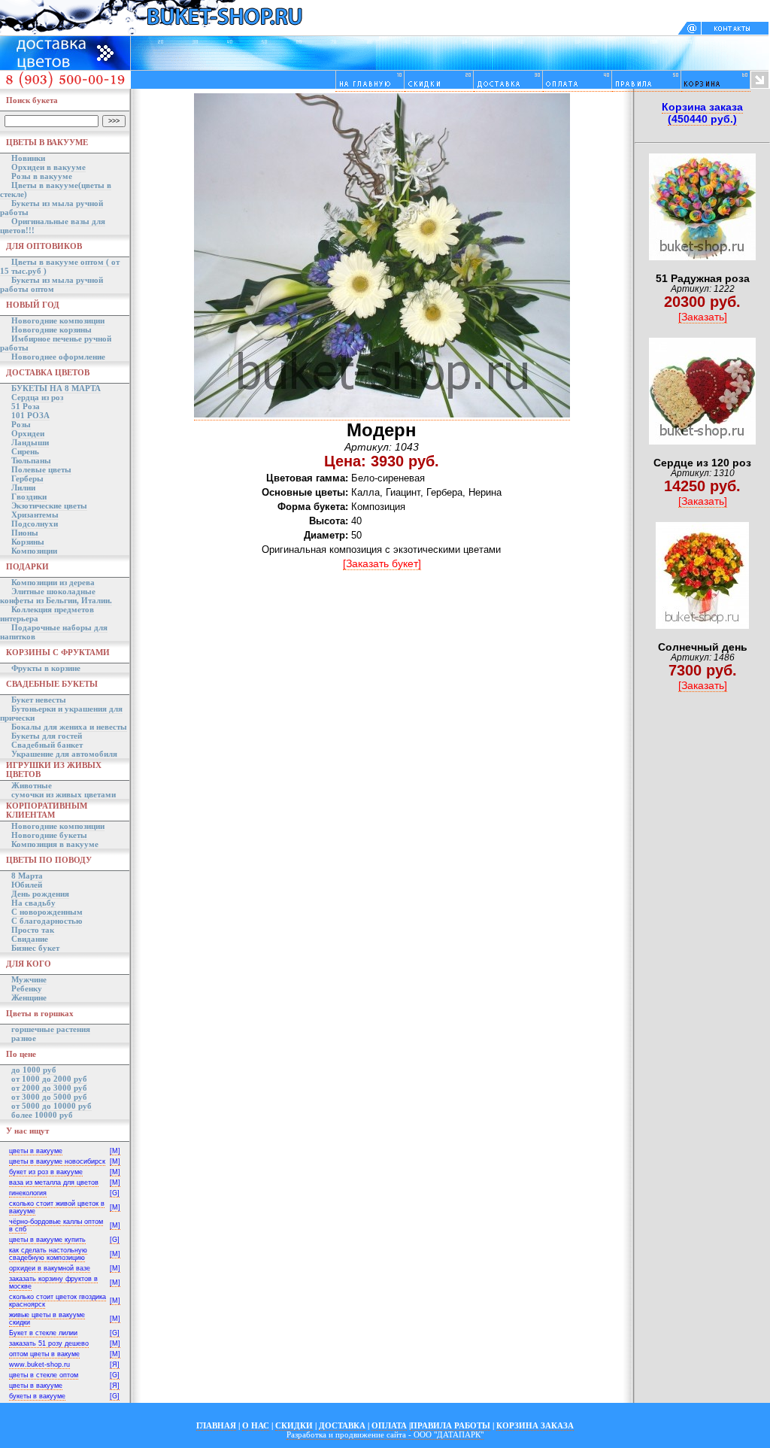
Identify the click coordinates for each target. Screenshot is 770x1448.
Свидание (29, 938)
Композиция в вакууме (55, 843)
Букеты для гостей (46, 735)
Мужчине (29, 979)
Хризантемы (35, 514)
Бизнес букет (35, 947)
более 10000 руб (42, 1114)
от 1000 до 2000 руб (49, 1078)
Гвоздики (29, 496)
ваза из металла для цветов (54, 1182)
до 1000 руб (33, 1069)
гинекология (28, 1193)
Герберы (27, 478)
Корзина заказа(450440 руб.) (702, 113)
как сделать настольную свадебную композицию (48, 1253)
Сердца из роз (37, 397)
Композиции (34, 550)
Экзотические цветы (49, 505)
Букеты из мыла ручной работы (51, 208)
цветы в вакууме (35, 1151)
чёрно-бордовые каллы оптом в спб (56, 1225)
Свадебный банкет (47, 744)
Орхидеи (27, 433)
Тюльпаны (31, 460)
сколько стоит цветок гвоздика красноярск (57, 1300)
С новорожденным (47, 911)
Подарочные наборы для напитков (54, 632)
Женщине (29, 997)
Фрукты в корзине (45, 667)
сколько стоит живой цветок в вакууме (57, 1207)
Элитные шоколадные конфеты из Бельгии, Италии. (56, 596)
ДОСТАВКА (342, 1425)
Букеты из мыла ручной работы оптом (51, 284)
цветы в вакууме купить (47, 1239)
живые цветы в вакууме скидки (47, 1318)
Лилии (23, 487)
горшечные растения (50, 1029)
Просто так (32, 929)
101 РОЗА (30, 415)
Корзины (27, 541)
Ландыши (30, 442)
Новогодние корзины (51, 329)
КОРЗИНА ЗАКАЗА (535, 1425)
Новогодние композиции (58, 320)
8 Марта (27, 875)
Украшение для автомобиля (64, 753)
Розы (21, 424)
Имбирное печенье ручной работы (55, 343)
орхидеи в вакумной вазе (49, 1268)
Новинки (28, 157)
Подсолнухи (34, 523)
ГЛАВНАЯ (216, 1425)
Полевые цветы (41, 469)
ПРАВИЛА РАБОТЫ (450, 1425)
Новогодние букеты (49, 834)
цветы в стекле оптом (43, 1375)
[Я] (115, 1364)
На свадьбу (33, 902)
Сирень (25, 451)
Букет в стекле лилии (43, 1333)
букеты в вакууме (37, 1396)
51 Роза (25, 406)
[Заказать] (702, 317)
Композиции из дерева (53, 582)
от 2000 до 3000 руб (49, 1087)
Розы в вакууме (41, 176)
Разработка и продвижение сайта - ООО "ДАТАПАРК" (385, 1434)
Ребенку (26, 988)
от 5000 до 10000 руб (51, 1105)
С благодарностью (46, 920)
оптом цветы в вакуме (44, 1354)
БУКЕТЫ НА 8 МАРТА (56, 388)
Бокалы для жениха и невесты (69, 726)
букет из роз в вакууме (46, 1172)
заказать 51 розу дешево (49, 1343)
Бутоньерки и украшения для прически (61, 713)
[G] (115, 1193)
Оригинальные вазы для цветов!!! (52, 226)
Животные (31, 785)
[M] (115, 1151)
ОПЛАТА (389, 1425)
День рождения (40, 893)
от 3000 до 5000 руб (49, 1096)
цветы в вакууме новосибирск (57, 1161)
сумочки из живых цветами (63, 794)
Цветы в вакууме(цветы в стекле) (55, 190)
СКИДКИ (294, 1425)
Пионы (24, 532)
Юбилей (26, 884)
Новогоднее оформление (58, 356)
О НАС (255, 1425)
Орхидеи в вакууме (48, 167)
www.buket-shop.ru (39, 1364)
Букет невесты (38, 699)
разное (23, 1038)
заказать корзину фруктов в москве (53, 1282)
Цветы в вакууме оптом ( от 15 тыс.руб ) (60, 266)
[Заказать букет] (382, 563)
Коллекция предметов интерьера (47, 614)
